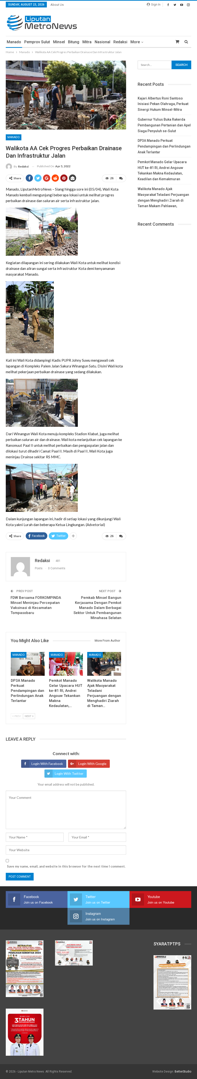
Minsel (59, 42)
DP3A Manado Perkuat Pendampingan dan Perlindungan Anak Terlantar (164, 146)
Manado (14, 42)
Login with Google (92, 764)
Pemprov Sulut (37, 42)
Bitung (73, 42)
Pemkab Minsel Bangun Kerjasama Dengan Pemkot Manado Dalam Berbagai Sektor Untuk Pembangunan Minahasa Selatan (97, 607)
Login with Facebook (47, 764)
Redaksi (120, 42)
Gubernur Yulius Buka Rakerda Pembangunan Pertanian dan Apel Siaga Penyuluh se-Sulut (164, 125)
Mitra (87, 42)
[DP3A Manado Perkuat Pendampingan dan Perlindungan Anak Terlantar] (28, 664)
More (135, 42)
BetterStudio (183, 1071)
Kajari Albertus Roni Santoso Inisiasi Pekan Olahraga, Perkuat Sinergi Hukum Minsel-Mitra (163, 104)
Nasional (102, 42)
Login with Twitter (69, 773)
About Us (57, 4)
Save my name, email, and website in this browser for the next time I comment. (66, 866)
